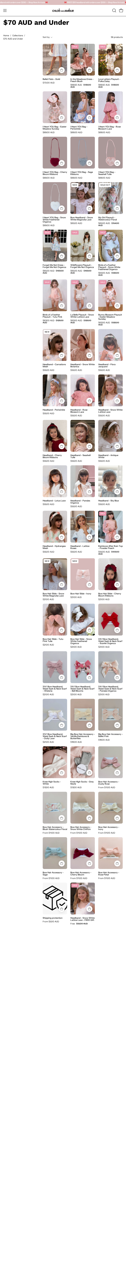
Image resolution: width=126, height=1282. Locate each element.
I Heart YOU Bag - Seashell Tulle (106, 173)
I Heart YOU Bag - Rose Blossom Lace (109, 128)
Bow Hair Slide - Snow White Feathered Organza (81, 641)
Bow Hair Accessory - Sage (53, 873)
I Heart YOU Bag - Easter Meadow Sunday (54, 128)
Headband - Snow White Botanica (82, 365)
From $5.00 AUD (51, 921)
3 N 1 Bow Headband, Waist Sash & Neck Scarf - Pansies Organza (110, 689)
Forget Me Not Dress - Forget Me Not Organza (54, 266)
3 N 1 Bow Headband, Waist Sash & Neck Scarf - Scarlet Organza (110, 641)
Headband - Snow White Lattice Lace (110, 411)
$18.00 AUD (76, 742)
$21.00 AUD (48, 599)
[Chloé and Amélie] (63, 10)
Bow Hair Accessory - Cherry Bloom (80, 873)
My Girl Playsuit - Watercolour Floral (107, 218)
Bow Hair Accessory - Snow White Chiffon (80, 828)
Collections (17, 35)
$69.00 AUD (49, 132)
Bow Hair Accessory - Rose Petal (108, 873)
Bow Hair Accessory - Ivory (108, 828)
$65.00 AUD (76, 223)
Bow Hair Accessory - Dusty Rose (108, 783)
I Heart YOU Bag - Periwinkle (78, 128)
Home (6, 35)
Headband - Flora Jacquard (107, 365)
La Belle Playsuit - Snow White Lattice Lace (82, 316)
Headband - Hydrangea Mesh (54, 547)
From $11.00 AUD (106, 787)
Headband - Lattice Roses (79, 547)
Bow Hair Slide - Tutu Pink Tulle (53, 640)
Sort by (46, 37)
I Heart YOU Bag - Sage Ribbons (81, 173)
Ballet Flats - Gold (51, 79)
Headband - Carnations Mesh (54, 365)
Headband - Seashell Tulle (80, 456)
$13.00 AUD (48, 787)
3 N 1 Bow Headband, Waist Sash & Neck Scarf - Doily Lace (55, 736)
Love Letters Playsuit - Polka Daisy (109, 80)
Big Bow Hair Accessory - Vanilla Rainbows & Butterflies (82, 736)
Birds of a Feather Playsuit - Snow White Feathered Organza (109, 267)
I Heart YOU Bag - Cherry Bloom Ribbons (55, 173)
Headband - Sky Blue (108, 501)
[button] (114, 10)
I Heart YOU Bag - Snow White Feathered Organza (54, 219)
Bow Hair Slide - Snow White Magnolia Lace (53, 595)
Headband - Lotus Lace (54, 501)
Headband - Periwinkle (54, 410)
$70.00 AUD (49, 83)
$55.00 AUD (48, 370)
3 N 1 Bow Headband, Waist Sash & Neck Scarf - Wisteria (55, 689)
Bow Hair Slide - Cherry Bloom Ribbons (109, 595)
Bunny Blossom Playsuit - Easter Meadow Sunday (110, 317)
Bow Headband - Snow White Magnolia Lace (81, 218)
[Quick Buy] (62, 70)
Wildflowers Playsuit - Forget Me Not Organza (82, 266)
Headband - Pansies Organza (80, 502)
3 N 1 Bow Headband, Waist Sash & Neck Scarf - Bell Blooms (82, 689)
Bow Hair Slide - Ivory (80, 594)
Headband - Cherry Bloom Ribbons (52, 456)
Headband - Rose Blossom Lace (78, 411)
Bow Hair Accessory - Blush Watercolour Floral (55, 828)
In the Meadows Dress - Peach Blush (82, 80)
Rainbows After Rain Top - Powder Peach (110, 547)
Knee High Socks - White (52, 783)
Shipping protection (53, 918)
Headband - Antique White (108, 456)
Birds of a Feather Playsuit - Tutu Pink (52, 316)
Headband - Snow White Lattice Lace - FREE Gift (82, 919)
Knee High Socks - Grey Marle (82, 783)
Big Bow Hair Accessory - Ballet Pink (110, 735)
